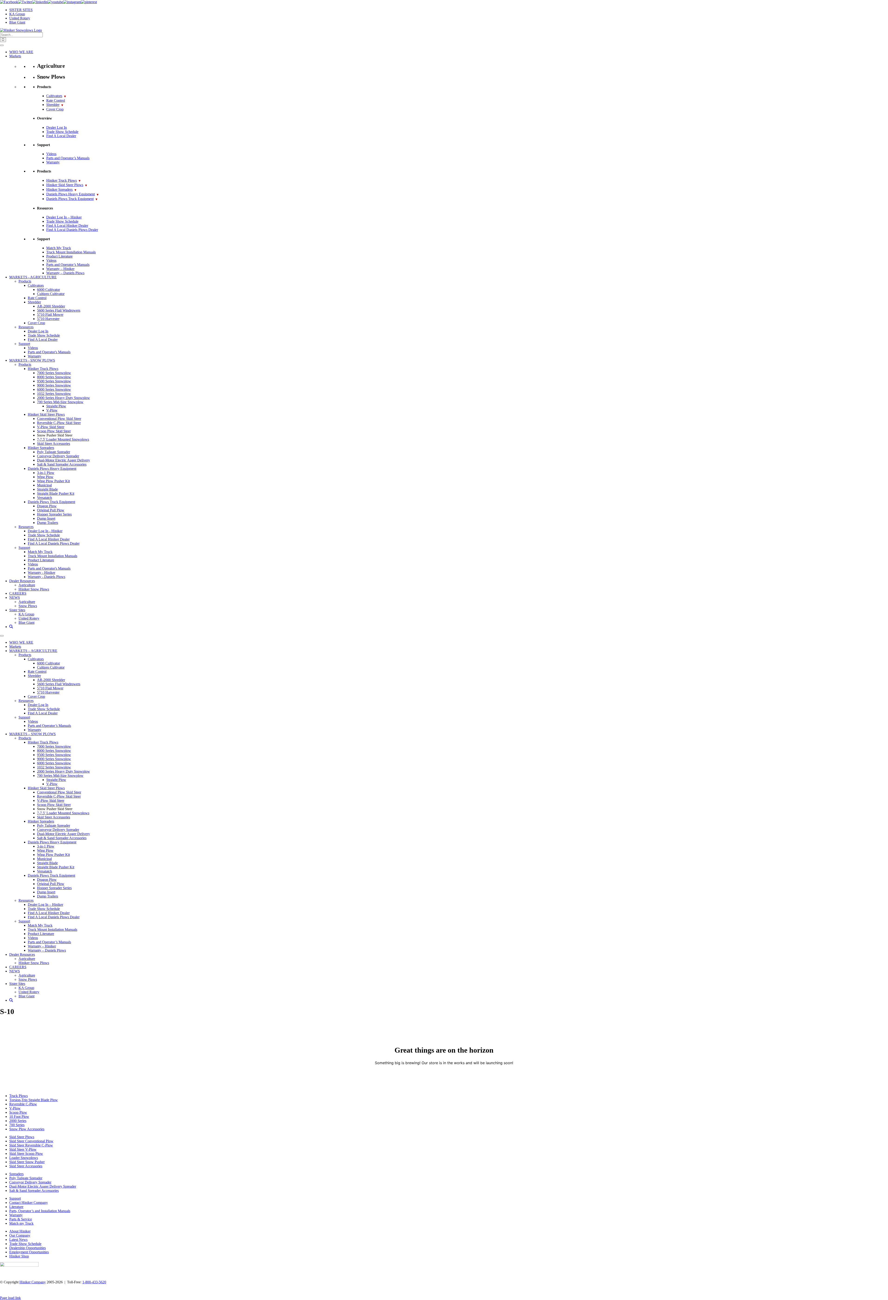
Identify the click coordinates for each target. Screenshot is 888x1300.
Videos (51, 154)
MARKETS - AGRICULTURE (33, 277)
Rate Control (55, 100)
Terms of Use (852, 1290)
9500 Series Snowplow (54, 381)
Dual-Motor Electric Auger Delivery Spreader (42, 1186)
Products (24, 281)
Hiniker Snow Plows (33, 589)
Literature (16, 1207)
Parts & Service (20, 1219)
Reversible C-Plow (23, 1104)
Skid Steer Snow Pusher (27, 1162)
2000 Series (17, 1121)
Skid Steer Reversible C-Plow (31, 1145)
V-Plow (52, 410)
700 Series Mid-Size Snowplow (60, 402)
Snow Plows (27, 606)
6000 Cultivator (48, 290)
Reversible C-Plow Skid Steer (59, 423)
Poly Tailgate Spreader (53, 452)
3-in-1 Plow (45, 473)
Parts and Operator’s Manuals (67, 158)
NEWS (14, 597)
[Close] (2, 635)
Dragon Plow (47, 506)
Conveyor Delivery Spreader (58, 456)
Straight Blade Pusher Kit (55, 493)
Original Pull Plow (50, 510)
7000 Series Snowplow (54, 373)
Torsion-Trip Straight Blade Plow (33, 1100)
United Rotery (28, 618)
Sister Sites (17, 610)
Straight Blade (47, 489)
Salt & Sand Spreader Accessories (61, 464)
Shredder (54, 105)
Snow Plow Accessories (26, 1129)
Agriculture (26, 585)
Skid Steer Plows (21, 1137)
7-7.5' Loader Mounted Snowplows (63, 439)
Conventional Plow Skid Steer (59, 419)
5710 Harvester (48, 319)
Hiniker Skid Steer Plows (66, 185)
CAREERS (17, 593)
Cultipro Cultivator (51, 294)
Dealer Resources (22, 581)
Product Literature (59, 256)
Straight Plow (56, 406)
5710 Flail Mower (50, 315)
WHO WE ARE (21, 52)
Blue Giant (26, 622)
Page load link (10, 1298)
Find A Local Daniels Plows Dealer (72, 230)
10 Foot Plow (19, 1117)
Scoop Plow (18, 1112)
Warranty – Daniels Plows (65, 273)
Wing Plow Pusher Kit (53, 481)
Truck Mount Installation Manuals (71, 252)
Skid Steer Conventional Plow (31, 1141)
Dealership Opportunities (27, 1248)
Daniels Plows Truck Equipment (71, 199)
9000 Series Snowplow (54, 385)
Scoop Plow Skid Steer (54, 431)
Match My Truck (58, 248)
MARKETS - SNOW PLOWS (32, 360)
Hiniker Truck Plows (63, 180)
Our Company (19, 1235)
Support (24, 344)
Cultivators (56, 96)
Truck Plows (18, 1096)
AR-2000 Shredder (51, 306)
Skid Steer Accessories (53, 444)
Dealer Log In (56, 127)
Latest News (18, 1240)
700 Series (17, 1125)
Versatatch (44, 498)
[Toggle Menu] (2, 45)
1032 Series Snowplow (54, 394)
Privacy (831, 1290)
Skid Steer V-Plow (23, 1149)
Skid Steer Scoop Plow (26, 1154)
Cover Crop (55, 109)
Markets (15, 56)
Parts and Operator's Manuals (49, 352)
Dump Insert (46, 518)
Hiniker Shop (19, 1256)
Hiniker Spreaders (61, 189)
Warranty (53, 162)
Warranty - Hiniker (41, 573)
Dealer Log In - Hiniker (45, 531)
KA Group (26, 614)
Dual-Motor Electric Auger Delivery (63, 460)
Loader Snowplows (23, 1158)
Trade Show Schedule (62, 132)
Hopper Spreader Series (54, 514)
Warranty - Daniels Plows (46, 577)
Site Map (874, 1290)
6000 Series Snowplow (54, 389)
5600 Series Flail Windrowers (58, 310)
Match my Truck (21, 1223)
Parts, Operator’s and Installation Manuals (39, 1211)
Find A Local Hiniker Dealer (67, 225)
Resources (26, 327)
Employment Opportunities (29, 1252)
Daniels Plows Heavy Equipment (72, 194)
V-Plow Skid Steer (50, 427)
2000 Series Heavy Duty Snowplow (63, 398)
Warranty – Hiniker (60, 269)
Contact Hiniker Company (28, 1203)
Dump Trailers (47, 523)
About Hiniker (20, 1231)
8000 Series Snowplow (54, 377)
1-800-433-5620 (94, 1282)
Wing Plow (45, 477)
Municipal (44, 485)
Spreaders (16, 1174)
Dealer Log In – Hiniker (64, 217)
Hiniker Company (32, 1282)
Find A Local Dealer (61, 136)
